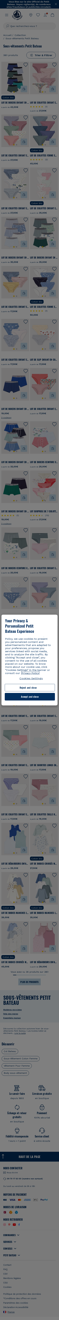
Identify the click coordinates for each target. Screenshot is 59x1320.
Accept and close (30, 696)
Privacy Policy (30, 673)
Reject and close (28, 687)
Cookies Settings (31, 678)
